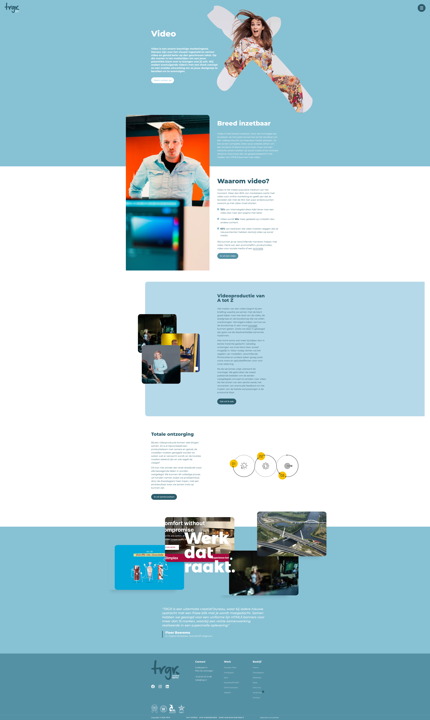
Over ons (257, 688)
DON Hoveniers (231, 688)
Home (255, 667)
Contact (256, 698)
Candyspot (229, 673)
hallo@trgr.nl (201, 680)
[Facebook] (153, 686)
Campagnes (258, 673)
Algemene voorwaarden (269, 718)
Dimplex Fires (230, 667)
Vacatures (257, 693)
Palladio (227, 693)
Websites (257, 678)
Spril (226, 678)
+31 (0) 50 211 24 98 (203, 677)
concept (252, 325)
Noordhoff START (231, 683)
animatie (258, 248)
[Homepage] (11, 8)
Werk (255, 683)
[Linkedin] (167, 686)
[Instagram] (160, 686)
